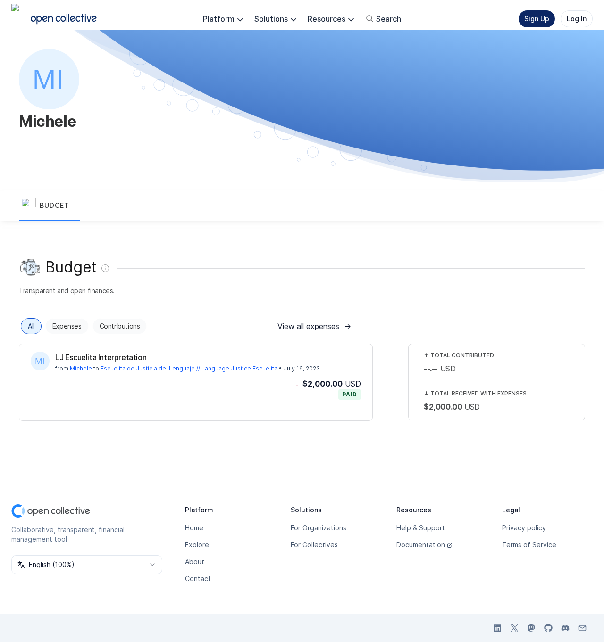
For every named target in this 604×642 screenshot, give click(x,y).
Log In (577, 19)
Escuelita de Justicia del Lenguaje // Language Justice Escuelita (189, 368)
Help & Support (420, 528)
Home (194, 528)
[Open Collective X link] (514, 627)
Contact (198, 579)
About (194, 562)
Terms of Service (529, 545)
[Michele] (40, 361)
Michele (81, 368)
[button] (49, 206)
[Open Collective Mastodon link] (531, 627)
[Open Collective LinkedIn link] (497, 627)
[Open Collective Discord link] (565, 627)
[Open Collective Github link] (548, 627)
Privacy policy (524, 528)
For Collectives (314, 545)
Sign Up (536, 19)
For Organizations (318, 528)
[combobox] (86, 564)
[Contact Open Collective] (582, 627)
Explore (197, 545)
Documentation (420, 545)
